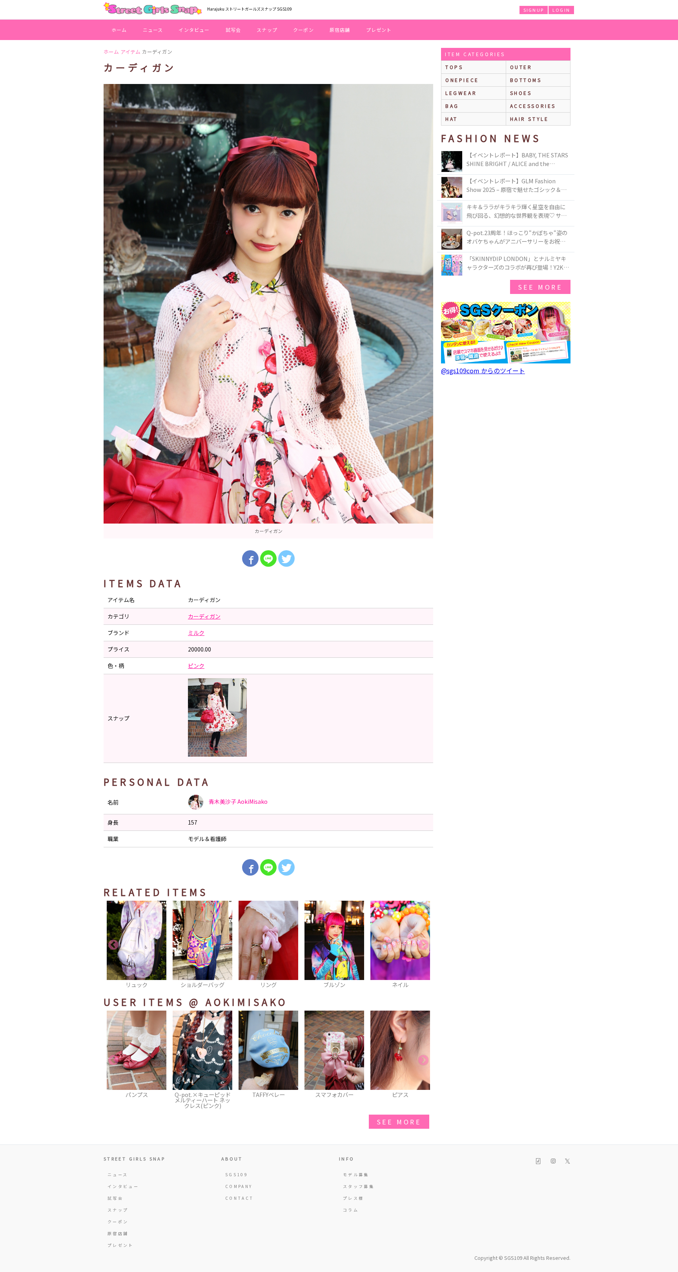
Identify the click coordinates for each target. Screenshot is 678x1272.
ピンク (196, 666)
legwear (461, 92)
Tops (454, 67)
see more (399, 1121)
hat (451, 118)
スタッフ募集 (358, 1186)
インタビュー (194, 29)
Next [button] (423, 945)
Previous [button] (113, 945)
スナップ (267, 29)
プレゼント (379, 29)
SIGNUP (533, 10)
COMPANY (239, 1186)
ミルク (196, 633)
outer (521, 67)
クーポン (303, 29)
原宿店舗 (340, 29)
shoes (521, 92)
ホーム (119, 29)
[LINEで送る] (268, 558)
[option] (268, 311)
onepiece (462, 80)
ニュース (153, 29)
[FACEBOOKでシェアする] (250, 558)
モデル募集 (356, 1174)
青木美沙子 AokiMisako (238, 801)
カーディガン (204, 616)
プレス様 (353, 1198)
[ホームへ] (153, 9)
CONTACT (239, 1198)
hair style (529, 118)
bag (452, 105)
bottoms (526, 80)
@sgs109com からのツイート (483, 370)
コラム (351, 1210)
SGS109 (236, 1174)
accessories (533, 105)
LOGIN (561, 10)
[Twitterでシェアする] (286, 558)
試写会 (233, 29)
